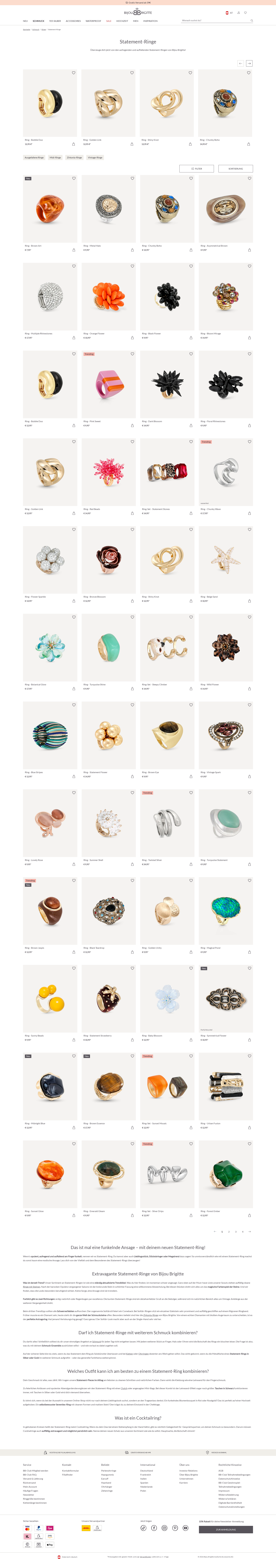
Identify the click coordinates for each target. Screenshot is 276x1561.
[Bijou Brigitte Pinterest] (175, 1528)
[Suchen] (251, 20)
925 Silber (55, 21)
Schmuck (38, 21)
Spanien (144, 1482)
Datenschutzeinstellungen (232, 1506)
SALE (108, 21)
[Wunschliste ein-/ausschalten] (73, 178)
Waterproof (93, 21)
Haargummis (107, 1474)
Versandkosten (145, 1557)
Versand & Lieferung (33, 1478)
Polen (143, 1490)
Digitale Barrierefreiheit (230, 1502)
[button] (238, 12)
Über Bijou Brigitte (188, 1474)
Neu (25, 21)
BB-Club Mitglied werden (35, 1470)
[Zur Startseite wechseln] (138, 11)
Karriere (183, 1482)
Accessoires (73, 21)
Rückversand (29, 1482)
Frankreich (145, 1474)
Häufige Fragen (30, 1490)
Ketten (129, 1353)
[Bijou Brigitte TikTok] (143, 1528)
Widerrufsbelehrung (228, 1494)
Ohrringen (143, 1353)
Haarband (106, 1482)
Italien (143, 1478)
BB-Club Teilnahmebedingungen (234, 1474)
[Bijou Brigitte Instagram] (164, 1528)
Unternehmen (186, 1478)
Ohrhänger (106, 1486)
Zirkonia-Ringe (150, 1315)
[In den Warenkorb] (73, 144)
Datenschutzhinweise (229, 1478)
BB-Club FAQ (30, 1474)
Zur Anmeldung (226, 1529)
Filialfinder (67, 1474)
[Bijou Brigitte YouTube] (185, 1528)
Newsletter (28, 1494)
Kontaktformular (70, 1470)
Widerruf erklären (227, 1498)
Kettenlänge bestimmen (35, 1502)
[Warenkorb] (252, 12)
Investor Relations (188, 1470)
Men (135, 21)
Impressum (224, 1490)
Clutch (124, 1388)
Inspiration (150, 21)
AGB (220, 1470)
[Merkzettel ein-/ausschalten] (73, 72)
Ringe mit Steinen (31, 1286)
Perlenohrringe (108, 1470)
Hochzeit (122, 21)
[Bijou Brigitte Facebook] (154, 1528)
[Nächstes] (249, 63)
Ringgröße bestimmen (34, 1498)
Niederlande (146, 1486)
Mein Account (30, 1486)
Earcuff (104, 1478)
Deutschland (146, 1470)
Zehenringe (107, 1490)
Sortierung (236, 168)
